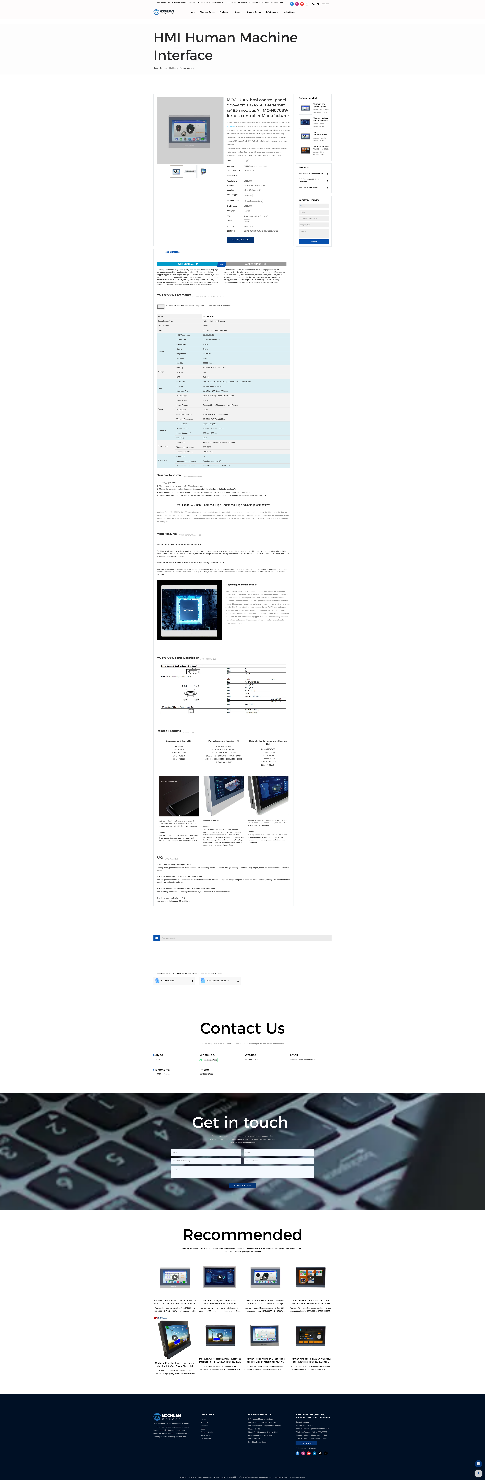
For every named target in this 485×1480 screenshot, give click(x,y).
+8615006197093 (210, 1060)
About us (204, 1422)
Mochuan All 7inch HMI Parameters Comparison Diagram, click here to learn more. (199, 306)
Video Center (289, 12)
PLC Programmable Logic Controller (309, 180)
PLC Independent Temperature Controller (264, 1426)
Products (224, 12)
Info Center (271, 12)
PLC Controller (254, 1439)
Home (192, 12)
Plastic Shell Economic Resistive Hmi (262, 1432)
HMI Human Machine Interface (181, 68)
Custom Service (254, 12)
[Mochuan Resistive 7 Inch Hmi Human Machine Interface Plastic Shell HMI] (174, 1338)
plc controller (231, 126)
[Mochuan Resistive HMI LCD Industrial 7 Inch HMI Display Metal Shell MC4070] (265, 1336)
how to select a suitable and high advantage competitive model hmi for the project (231, 880)
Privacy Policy (206, 1439)
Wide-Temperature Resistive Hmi (261, 1435)
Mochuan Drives (207, 12)
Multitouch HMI (254, 1429)
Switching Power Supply (308, 187)
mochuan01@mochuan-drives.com (303, 1059)
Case (237, 12)
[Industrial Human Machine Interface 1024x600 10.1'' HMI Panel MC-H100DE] (310, 1277)
